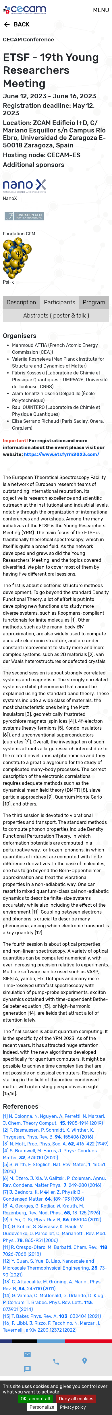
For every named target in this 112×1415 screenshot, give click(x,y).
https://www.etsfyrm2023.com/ (62, 454)
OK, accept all (35, 1398)
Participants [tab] (59, 302)
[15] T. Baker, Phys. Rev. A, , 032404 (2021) (52, 1316)
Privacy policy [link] (73, 1407)
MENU (101, 10)
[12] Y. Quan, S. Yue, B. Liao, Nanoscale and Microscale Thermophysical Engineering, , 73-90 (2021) (55, 1268)
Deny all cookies (76, 1398)
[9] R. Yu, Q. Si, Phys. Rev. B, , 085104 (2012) (52, 1219)
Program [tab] (94, 302)
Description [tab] (21, 302)
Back (16, 24)
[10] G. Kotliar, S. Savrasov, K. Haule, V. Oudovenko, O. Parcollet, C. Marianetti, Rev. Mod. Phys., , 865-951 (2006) (54, 1233)
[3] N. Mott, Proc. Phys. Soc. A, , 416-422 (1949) (55, 1144)
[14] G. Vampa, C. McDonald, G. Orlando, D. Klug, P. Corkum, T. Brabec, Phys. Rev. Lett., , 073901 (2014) (54, 1302)
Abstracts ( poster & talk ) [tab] (56, 315)
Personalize (42, 1407)
